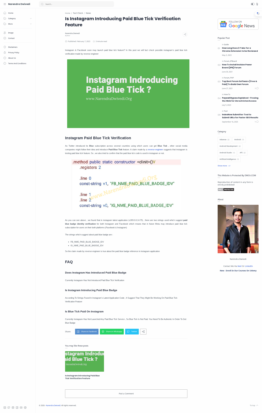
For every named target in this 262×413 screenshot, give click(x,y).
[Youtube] (21, 407)
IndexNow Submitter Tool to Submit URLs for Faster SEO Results (240, 116)
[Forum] (227, 61)
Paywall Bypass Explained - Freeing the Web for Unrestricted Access (240, 99)
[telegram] (25, 407)
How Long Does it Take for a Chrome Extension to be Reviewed (240, 49)
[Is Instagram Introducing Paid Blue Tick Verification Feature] (84, 361)
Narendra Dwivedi (19, 4)
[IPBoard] (233, 61)
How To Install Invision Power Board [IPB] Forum (237, 66)
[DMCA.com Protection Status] (238, 189)
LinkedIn (249, 266)
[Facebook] (17, 407)
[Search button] (42, 4)
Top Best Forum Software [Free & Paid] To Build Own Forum (239, 83)
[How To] (227, 94)
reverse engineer (155, 149)
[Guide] (226, 44)
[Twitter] (9, 407)
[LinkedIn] (4, 407)
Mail (240, 266)
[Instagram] (13, 407)
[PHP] (232, 78)
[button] (252, 4)
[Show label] (224, 165)
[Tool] (225, 111)
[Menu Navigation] (4, 4)
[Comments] (257, 88)
